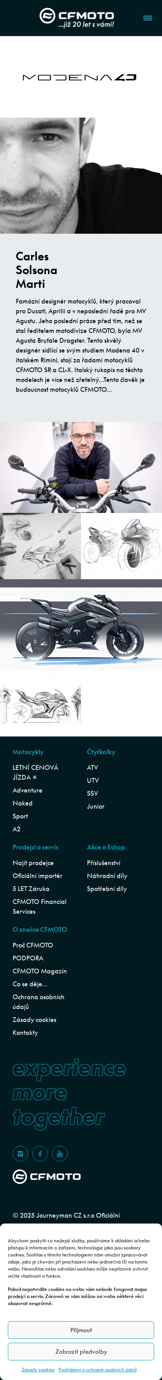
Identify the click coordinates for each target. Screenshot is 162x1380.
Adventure (27, 790)
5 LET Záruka (31, 889)
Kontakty (25, 1032)
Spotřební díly (107, 889)
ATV (92, 767)
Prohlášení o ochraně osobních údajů (98, 1370)
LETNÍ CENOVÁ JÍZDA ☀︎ (35, 772)
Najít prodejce (33, 863)
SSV (92, 793)
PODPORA (28, 958)
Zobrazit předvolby (81, 1351)
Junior (96, 806)
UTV (93, 780)
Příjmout (81, 1330)
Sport (20, 816)
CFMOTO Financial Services (39, 906)
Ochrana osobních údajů (38, 1002)
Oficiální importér (38, 876)
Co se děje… (30, 984)
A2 (16, 829)
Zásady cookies (38, 1370)
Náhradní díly (107, 876)
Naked (23, 803)
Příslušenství (103, 863)
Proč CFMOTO (33, 945)
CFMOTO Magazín (40, 971)
